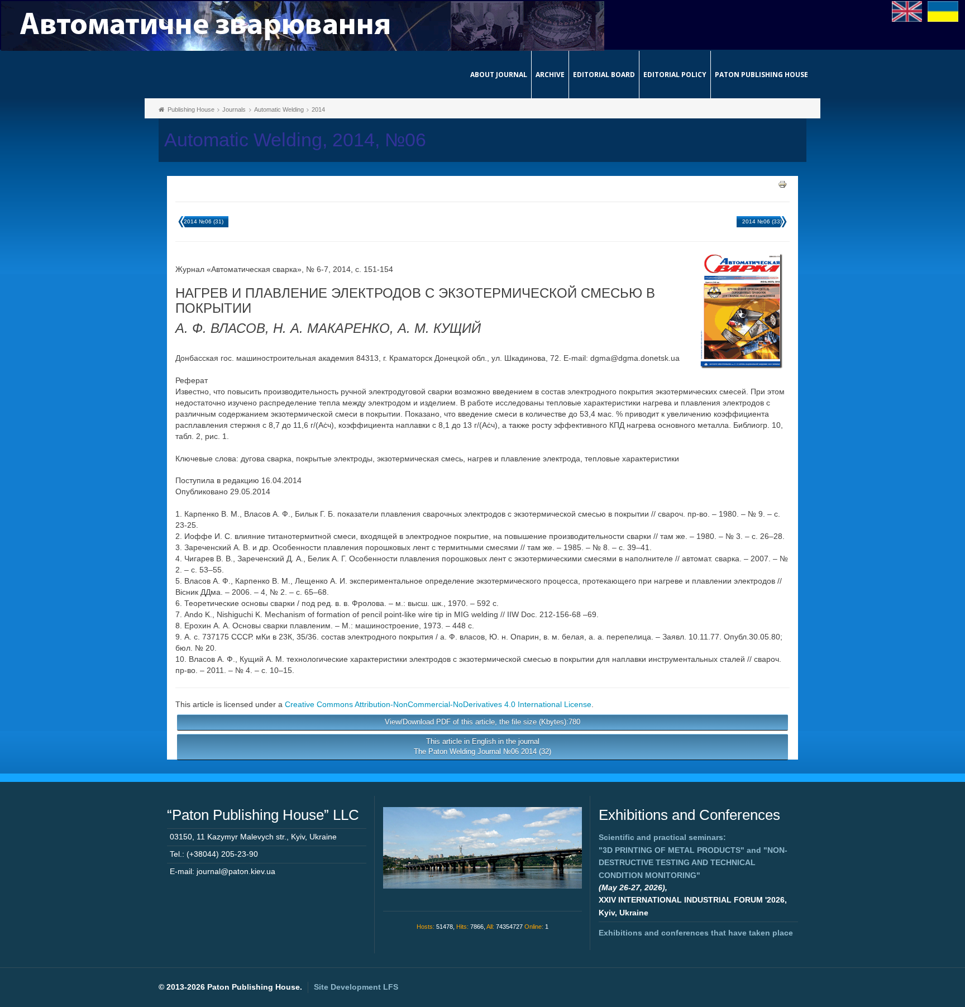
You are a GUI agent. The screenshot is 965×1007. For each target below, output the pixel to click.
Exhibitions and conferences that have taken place (696, 932)
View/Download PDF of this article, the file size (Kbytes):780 (482, 722)
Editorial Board (604, 74)
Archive (550, 74)
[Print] (782, 183)
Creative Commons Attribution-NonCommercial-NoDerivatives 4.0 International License (438, 704)
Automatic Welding (279, 109)
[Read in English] (907, 10)
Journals (234, 109)
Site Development (356, 986)
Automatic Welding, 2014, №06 (295, 140)
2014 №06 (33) (762, 221)
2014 (318, 109)
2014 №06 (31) (203, 221)
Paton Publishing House (761, 74)
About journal (498, 74)
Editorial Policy (674, 74)
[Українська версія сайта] (943, 10)
